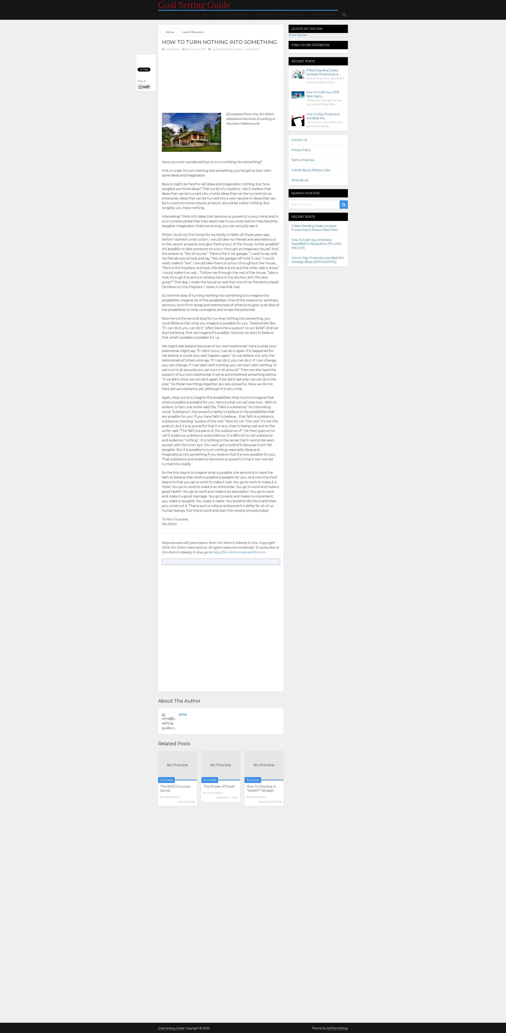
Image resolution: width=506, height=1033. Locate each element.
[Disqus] (220, 863)
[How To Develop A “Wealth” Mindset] (264, 765)
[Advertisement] (195, 81)
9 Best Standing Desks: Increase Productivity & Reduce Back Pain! (315, 228)
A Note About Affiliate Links (280, 15)
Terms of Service (234, 15)
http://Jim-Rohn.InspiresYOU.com (239, 552)
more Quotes (298, 35)
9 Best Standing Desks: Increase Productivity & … (323, 72)
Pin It (142, 81)
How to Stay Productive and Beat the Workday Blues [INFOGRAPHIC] (318, 260)
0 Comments (251, 49)
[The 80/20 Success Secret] (177, 765)
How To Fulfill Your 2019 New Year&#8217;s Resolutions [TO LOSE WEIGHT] (316, 244)
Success (237, 49)
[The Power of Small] (220, 765)
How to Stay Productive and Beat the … (323, 116)
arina (183, 714)
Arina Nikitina (172, 49)
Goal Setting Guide (194, 5)
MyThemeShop (337, 1028)
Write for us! (323, 15)
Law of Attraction (222, 49)
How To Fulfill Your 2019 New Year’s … (322, 94)
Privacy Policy (200, 15)
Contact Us (171, 15)
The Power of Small (219, 786)
